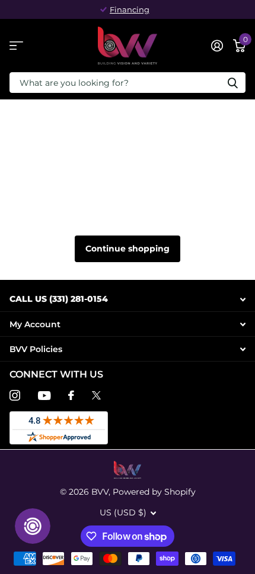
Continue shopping (127, 248)
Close (127, 299)
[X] (96, 395)
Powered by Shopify (154, 491)
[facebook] (71, 395)
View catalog (16, 46)
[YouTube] (44, 395)
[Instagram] (14, 395)
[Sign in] (217, 45)
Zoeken (232, 82)
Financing (129, 9)
